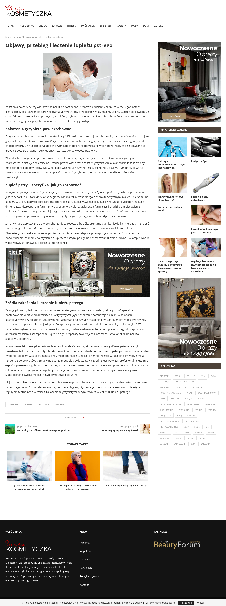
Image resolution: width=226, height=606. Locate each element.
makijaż (188, 398)
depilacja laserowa (184, 381)
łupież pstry (43, 404)
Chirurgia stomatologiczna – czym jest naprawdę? (171, 164)
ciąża (213, 376)
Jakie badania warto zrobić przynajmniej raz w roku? (29, 487)
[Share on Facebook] (88, 417)
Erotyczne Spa (199, 161)
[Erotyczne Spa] (206, 147)
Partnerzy (85, 559)
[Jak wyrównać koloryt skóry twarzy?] (172, 183)
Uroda (43, 25)
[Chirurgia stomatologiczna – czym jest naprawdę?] (172, 147)
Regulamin (86, 567)
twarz (211, 432)
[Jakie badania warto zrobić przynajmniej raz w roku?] (29, 466)
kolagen (164, 387)
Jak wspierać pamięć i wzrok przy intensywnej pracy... (78, 487)
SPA (207, 427)
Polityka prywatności (91, 576)
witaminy (164, 438)
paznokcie (184, 410)
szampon (164, 432)
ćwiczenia (205, 444)
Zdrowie (57, 25)
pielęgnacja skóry (186, 415)
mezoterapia (193, 404)
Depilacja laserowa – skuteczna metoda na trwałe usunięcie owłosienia (203, 266)
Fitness (71, 25)
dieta (202, 381)
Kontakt (84, 584)
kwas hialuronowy (207, 393)
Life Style (106, 25)
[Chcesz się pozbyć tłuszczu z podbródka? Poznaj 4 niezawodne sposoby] (172, 247)
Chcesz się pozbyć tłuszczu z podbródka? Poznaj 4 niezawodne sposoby (171, 266)
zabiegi (202, 438)
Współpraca (86, 551)
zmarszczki (179, 444)
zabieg (190, 438)
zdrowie (164, 444)
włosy (178, 438)
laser (162, 398)
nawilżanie (210, 404)
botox (178, 376)
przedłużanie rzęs (169, 427)
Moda (134, 25)
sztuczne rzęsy (182, 432)
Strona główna (12, 36)
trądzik (198, 432)
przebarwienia (192, 421)
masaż (201, 398)
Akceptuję (186, 602)
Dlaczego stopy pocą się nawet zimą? (126, 485)
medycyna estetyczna (170, 404)
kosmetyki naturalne (170, 393)
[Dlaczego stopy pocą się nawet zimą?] (125, 466)
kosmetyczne (180, 387)
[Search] (219, 26)
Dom (146, 25)
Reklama (85, 542)
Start (11, 25)
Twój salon (88, 25)
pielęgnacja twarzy (169, 421)
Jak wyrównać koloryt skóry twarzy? (170, 198)
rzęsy (186, 427)
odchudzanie (166, 410)
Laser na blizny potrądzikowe (199, 198)
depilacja (164, 381)
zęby (193, 444)
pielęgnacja (165, 415)
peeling (198, 410)
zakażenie (59, 404)
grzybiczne (13, 404)
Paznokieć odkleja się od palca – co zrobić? (205, 231)
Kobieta (121, 25)
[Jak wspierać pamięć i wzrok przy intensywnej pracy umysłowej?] (77, 466)
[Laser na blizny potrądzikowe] (206, 183)
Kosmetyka (27, 25)
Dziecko (158, 25)
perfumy (212, 410)
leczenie (28, 404)
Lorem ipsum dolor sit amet (170, 208)
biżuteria (164, 376)
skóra (197, 427)
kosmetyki (198, 387)
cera (202, 376)
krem (189, 393)
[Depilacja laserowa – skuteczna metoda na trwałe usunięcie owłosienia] (206, 247)
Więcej (200, 603)
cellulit (191, 376)
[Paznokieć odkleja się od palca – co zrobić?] (206, 215)
